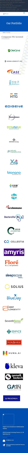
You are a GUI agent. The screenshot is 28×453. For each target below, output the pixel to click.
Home (4, 32)
